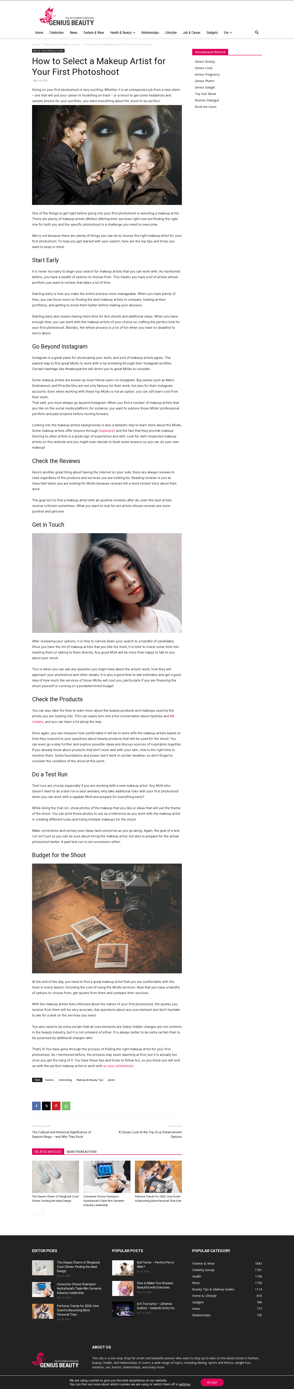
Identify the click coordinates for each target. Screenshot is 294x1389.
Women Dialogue (207, 100)
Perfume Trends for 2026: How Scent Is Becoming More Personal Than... (78, 1310)
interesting (65, 1079)
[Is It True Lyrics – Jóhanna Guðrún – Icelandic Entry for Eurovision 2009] (123, 1309)
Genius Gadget (205, 87)
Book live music (206, 107)
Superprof (106, 431)
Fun (226, 33)
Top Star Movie (205, 94)
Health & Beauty (121, 33)
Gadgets (212, 33)
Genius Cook (203, 68)
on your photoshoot (118, 1066)
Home (39, 33)
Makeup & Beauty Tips (90, 1079)
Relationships (150, 33)
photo (111, 1079)
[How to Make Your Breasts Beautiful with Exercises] (123, 1288)
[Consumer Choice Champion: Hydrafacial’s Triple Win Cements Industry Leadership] (107, 1177)
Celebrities (56, 33)
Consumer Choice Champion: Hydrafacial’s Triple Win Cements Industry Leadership (104, 1201)
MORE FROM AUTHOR (82, 1152)
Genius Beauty (205, 61)
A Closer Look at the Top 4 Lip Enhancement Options (150, 1134)
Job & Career (192, 33)
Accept (212, 1382)
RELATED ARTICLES (48, 1152)
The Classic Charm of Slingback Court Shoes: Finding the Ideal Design (78, 1267)
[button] (257, 33)
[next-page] (41, 1213)
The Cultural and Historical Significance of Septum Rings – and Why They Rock (61, 1134)
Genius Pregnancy (207, 74)
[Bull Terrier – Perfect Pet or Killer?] (123, 1267)
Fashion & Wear (94, 33)
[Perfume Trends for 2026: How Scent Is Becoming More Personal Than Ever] (158, 1177)
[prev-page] (34, 1213)
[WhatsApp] (66, 1106)
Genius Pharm (204, 81)
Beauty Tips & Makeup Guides (62, 44)
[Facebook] (36, 1106)
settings (184, 1384)
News (73, 33)
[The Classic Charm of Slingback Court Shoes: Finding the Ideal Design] (55, 1177)
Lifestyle (171, 33)
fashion (49, 1079)
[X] (46, 1106)
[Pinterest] (56, 1106)
